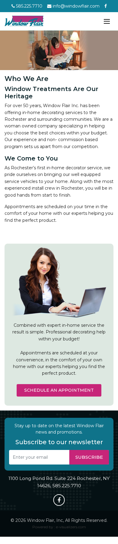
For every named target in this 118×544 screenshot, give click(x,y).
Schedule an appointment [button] (59, 390)
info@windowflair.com (75, 6)
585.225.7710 (28, 6)
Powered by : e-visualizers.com (59, 527)
